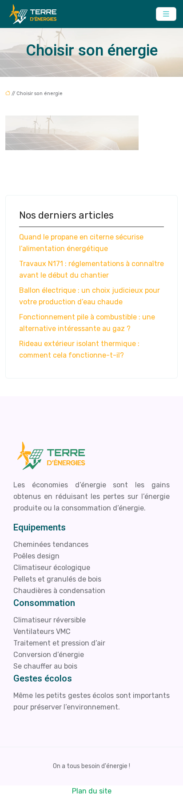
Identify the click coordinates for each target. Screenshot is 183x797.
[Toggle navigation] (166, 14)
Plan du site (91, 791)
